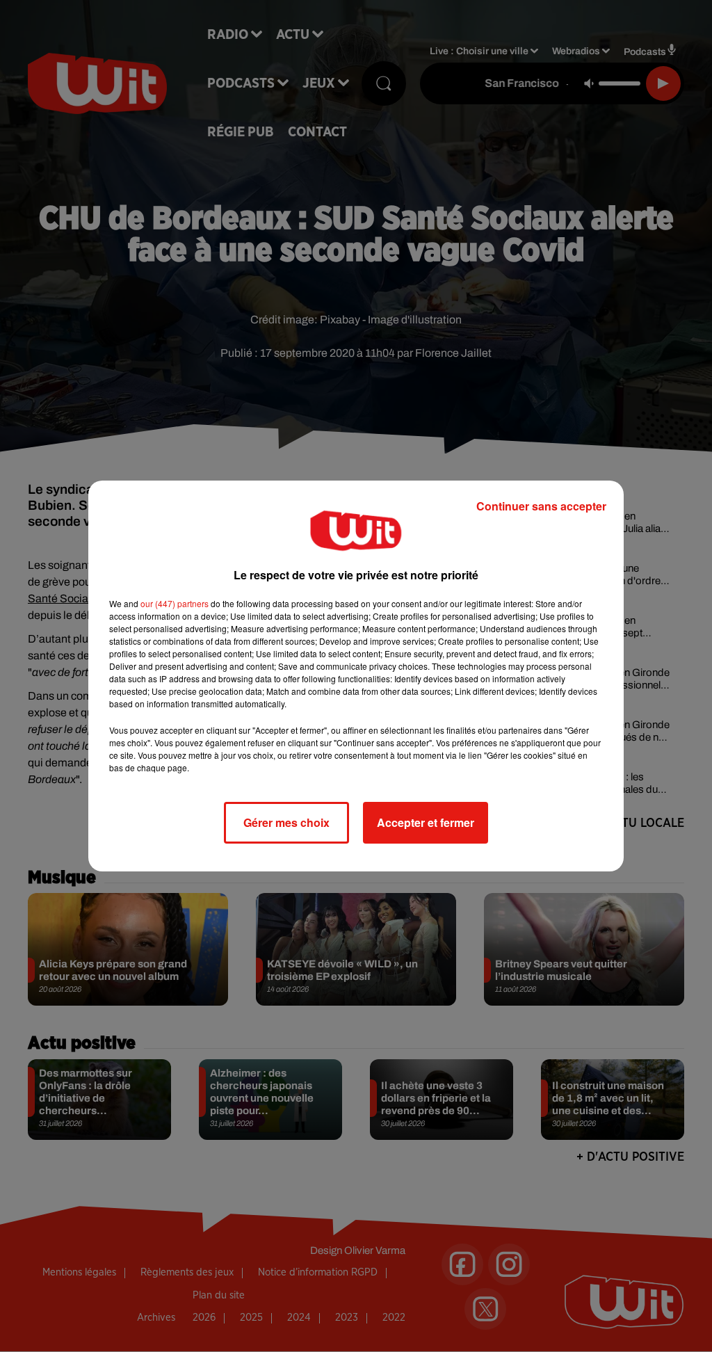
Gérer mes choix (286, 822)
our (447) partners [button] (174, 603)
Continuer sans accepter (541, 506)
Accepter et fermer (425, 822)
